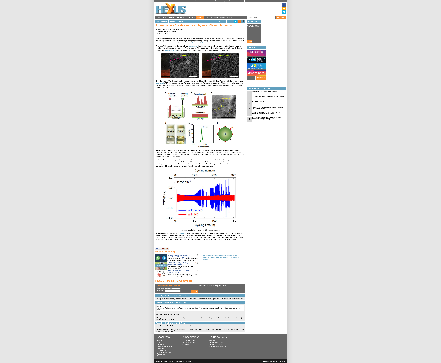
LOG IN (249, 41)
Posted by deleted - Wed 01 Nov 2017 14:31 (171, 296)
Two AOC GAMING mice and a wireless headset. (267, 102)
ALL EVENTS (260, 78)
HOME (159, 17)
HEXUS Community (218, 337)
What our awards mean (164, 352)
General (173, 21)
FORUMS (230, 17)
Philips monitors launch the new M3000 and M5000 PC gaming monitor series (266, 113)
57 (195, 271)
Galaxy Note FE (171, 50)
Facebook (185, 342)
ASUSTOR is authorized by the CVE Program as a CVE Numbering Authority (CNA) (267, 118)
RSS (183, 340)
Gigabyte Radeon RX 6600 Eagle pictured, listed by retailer (221, 258)
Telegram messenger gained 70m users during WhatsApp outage (179, 256)
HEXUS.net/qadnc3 (170, 31)
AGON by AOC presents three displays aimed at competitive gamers (267, 107)
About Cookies (161, 350)
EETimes (181, 233)
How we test (160, 348)
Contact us (160, 344)
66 (195, 263)
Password (160, 291)
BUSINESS (180, 17)
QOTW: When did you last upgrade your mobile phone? (179, 264)
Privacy (159, 356)
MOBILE (200, 17)
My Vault (163, 33)
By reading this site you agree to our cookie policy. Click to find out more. (219, 1)
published (160, 83)
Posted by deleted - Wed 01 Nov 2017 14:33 (171, 302)
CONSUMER (191, 17)
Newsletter (193, 342)
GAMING (172, 17)
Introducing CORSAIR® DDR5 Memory (264, 91)
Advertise (160, 342)
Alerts (188, 340)
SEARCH (279, 17)
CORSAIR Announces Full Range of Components (268, 96)
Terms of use (161, 354)
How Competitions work (164, 346)
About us (159, 340)
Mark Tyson (161, 29)
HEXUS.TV (208, 17)
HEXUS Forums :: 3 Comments (173, 280)
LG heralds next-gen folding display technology (220, 255)
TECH (165, 17)
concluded (193, 46)
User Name (160, 288)
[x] (245, 1)
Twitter (193, 340)
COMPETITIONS (219, 17)
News (181, 21)
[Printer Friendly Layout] (243, 22)
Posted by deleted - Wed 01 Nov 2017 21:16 (171, 323)
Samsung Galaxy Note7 (201, 43)
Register (218, 286)
